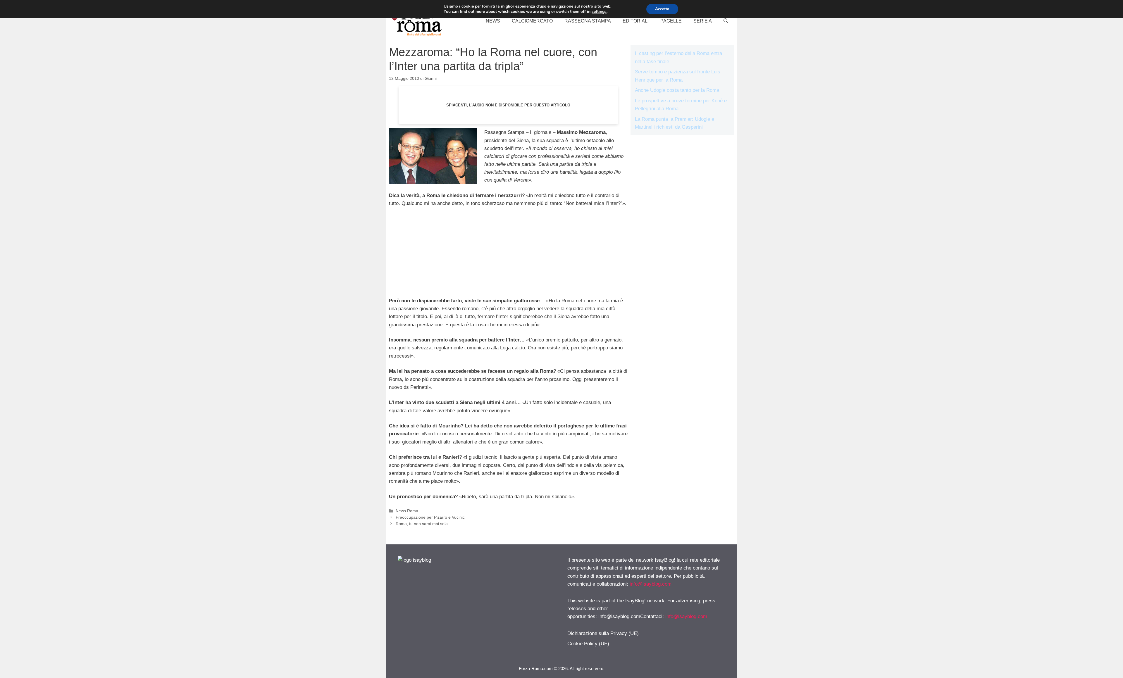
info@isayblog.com (650, 584)
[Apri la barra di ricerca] (726, 21)
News (493, 20)
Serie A (702, 20)
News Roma (407, 510)
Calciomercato (532, 20)
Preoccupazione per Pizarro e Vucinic (430, 517)
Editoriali (636, 20)
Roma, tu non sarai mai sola (422, 523)
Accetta (662, 9)
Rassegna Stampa (587, 20)
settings (599, 11)
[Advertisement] (508, 256)
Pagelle (671, 20)
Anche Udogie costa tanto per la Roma (677, 90)
